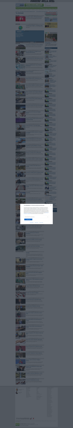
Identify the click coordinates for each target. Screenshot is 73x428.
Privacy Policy (41, 222)
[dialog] (36, 214)
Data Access (36, 222)
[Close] (51, 205)
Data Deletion (32, 222)
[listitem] (36, 216)
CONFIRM (28, 219)
